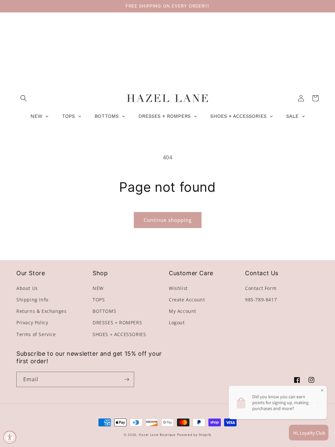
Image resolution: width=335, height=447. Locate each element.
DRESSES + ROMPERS (117, 322)
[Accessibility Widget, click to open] (9, 437)
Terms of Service (36, 334)
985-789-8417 (261, 299)
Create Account (187, 299)
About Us (27, 288)
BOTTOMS (104, 311)
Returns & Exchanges (41, 311)
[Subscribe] (126, 379)
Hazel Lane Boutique (157, 434)
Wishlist (178, 288)
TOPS (99, 299)
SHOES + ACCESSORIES (119, 334)
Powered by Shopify (194, 434)
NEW (98, 288)
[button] (23, 98)
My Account (182, 311)
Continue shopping (168, 220)
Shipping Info (32, 299)
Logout (177, 322)
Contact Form (260, 288)
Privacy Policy (32, 322)
